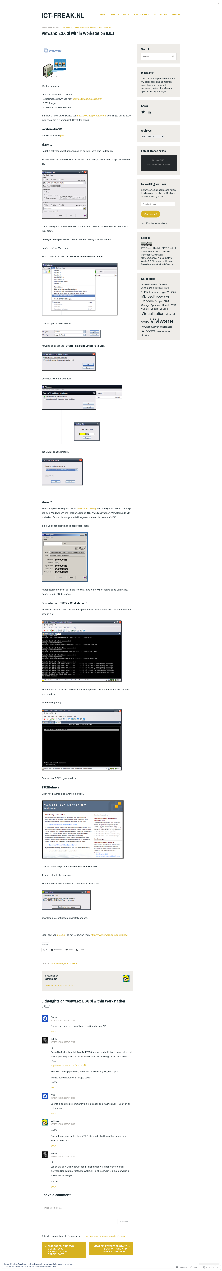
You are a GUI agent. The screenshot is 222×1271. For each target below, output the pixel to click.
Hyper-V (164, 292)
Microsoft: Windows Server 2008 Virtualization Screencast (61, 1250)
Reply (53, 1032)
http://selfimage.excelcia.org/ (87, 98)
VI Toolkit (170, 314)
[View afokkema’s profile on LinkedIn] (149, 112)
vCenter (145, 308)
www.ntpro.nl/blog (86, 508)
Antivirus (163, 284)
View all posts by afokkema (59, 985)
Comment (124, 1221)
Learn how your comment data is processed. (105, 1236)
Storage (145, 305)
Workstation (105, 27)
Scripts (159, 301)
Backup (159, 287)
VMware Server (150, 326)
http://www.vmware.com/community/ (109, 934)
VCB (173, 305)
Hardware (154, 292)
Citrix (144, 291)
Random (147, 300)
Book (166, 287)
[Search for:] (218, 4)
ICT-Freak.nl (63, 15)
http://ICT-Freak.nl (166, 248)
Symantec (156, 305)
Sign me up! (150, 214)
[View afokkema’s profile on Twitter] (143, 112)
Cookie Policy (51, 1266)
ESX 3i (52, 964)
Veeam (155, 308)
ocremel (61, 934)
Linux (173, 292)
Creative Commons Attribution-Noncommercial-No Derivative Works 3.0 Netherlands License (157, 256)
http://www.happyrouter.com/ (91, 115)
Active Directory (149, 284)
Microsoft (148, 296)
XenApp (145, 335)
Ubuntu (166, 305)
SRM (166, 301)
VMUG (145, 322)
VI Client (164, 308)
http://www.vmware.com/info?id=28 (68, 1065)
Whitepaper (166, 326)
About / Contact (120, 14)
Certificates (141, 14)
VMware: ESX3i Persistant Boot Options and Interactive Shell (110, 1249)
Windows (148, 330)
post (62, 135)
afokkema (67, 27)
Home (103, 14)
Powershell (162, 296)
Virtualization (82, 27)
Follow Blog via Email (153, 184)
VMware (176, 14)
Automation (160, 14)
